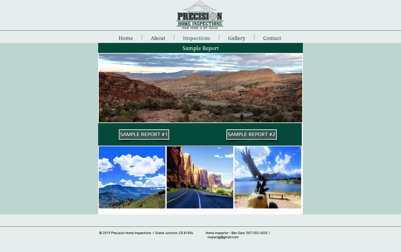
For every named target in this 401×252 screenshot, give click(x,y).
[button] (132, 177)
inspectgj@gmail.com (223, 237)
